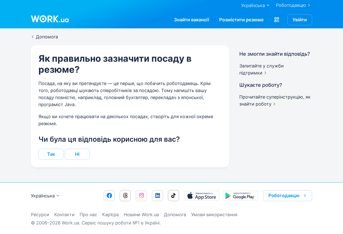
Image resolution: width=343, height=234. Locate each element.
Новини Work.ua (141, 214)
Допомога (175, 214)
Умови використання (214, 214)
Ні (77, 154)
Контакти (64, 214)
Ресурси (40, 214)
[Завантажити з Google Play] (240, 195)
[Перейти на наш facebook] (109, 195)
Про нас (88, 214)
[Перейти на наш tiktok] (173, 195)
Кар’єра (110, 214)
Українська (43, 195)
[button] (276, 19)
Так (51, 154)
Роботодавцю (291, 5)
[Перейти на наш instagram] (141, 195)
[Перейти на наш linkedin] (157, 195)
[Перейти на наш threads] (125, 195)
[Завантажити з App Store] (201, 195)
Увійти (300, 19)
